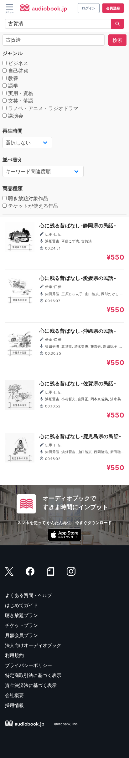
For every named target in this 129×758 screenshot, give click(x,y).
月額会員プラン (21, 635)
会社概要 (14, 695)
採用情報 (14, 705)
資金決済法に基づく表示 (31, 685)
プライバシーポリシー (28, 665)
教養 (12, 78)
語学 (12, 86)
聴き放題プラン (21, 615)
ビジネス (17, 63)
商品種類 (13, 188)
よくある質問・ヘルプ (28, 595)
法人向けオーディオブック (33, 645)
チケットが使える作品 (32, 206)
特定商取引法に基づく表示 (33, 675)
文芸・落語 (20, 101)
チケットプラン (21, 625)
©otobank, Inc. (66, 724)
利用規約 (14, 655)
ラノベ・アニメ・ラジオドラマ (42, 108)
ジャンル (13, 53)
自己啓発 (17, 71)
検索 (117, 40)
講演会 (15, 116)
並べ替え (13, 159)
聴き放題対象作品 (27, 198)
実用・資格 (20, 93)
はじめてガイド (21, 605)
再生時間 (13, 131)
